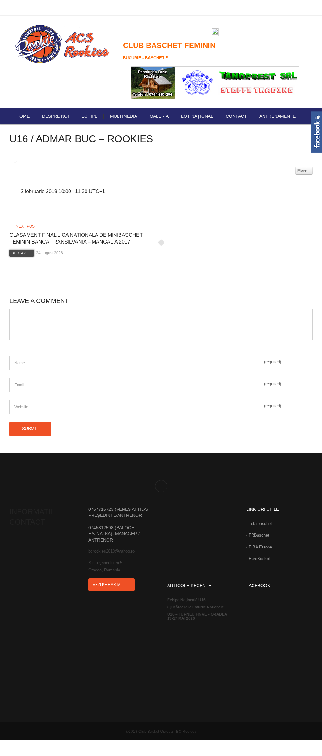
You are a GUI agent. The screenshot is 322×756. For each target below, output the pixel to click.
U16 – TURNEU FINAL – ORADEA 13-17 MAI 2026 (197, 617)
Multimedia (123, 116)
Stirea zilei (22, 253)
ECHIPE (89, 116)
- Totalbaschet (259, 523)
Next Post (26, 226)
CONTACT (236, 116)
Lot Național (197, 116)
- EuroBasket (258, 558)
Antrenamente (277, 116)
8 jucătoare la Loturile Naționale (195, 607)
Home (23, 116)
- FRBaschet (257, 535)
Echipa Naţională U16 (186, 600)
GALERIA (159, 116)
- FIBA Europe (259, 547)
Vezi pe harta (107, 584)
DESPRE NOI (55, 116)
